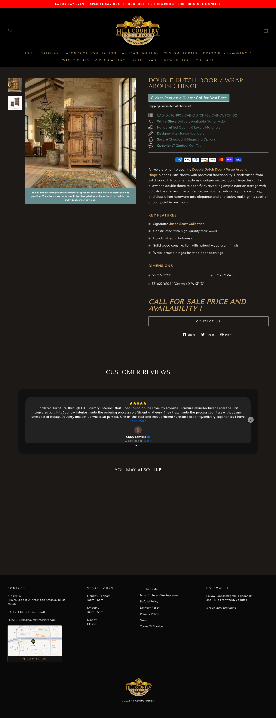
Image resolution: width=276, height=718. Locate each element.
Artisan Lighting (140, 53)
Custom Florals (181, 53)
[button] (25, 420)
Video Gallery (110, 60)
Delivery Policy (150, 607)
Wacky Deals (75, 60)
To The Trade (145, 60)
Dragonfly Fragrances (227, 53)
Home (29, 53)
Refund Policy (149, 601)
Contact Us (208, 321)
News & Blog (177, 60)
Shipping (154, 106)
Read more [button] (138, 421)
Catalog (49, 53)
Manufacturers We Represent (159, 595)
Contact (205, 60)
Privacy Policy (149, 614)
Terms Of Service (151, 626)
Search (144, 620)
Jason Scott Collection (90, 53)
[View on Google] (138, 430)
